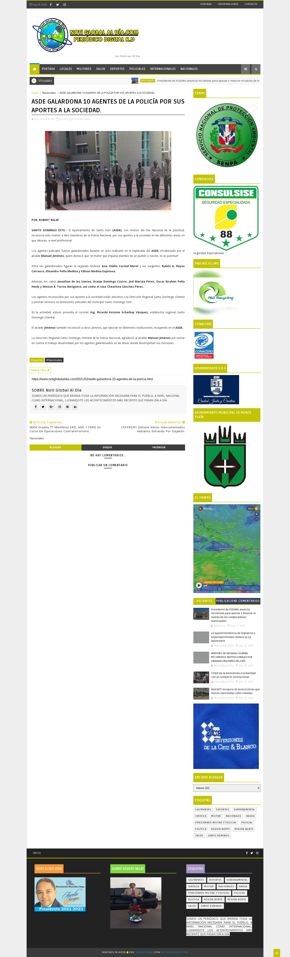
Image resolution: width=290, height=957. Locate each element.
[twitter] (58, 4)
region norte (220, 829)
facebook (159, 447)
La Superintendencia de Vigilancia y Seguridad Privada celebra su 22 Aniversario (233, 637)
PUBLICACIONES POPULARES (227, 601)
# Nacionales (54, 360)
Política (200, 829)
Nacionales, (84, 119)
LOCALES (66, 69)
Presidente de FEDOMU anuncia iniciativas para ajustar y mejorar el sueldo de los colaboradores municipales (198, 80)
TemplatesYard (144, 952)
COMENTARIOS (249, 601)
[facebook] (51, 4)
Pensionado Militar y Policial (216, 822)
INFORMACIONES (228, 4)
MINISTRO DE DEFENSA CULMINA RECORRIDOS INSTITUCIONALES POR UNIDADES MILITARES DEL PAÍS (231, 657)
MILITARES (84, 69)
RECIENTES (204, 601)
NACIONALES (189, 69)
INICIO (37, 853)
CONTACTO (251, 4)
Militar (216, 816)
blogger (55, 447)
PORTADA (205, 4)
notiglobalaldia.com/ (174, 952)
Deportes (222, 809)
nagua (250, 816)
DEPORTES (117, 69)
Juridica (200, 816)
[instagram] (64, 4)
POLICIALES (137, 69)
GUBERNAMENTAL (244, 809)
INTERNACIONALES (163, 69)
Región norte (244, 829)
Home (35, 92)
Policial (247, 822)
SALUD (100, 69)
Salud (199, 835)
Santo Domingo (218, 835)
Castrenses (203, 809)
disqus (107, 447)
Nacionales (119, 80)
